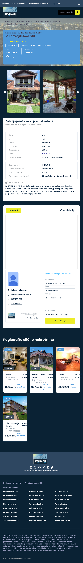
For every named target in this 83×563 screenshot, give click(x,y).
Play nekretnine (62, 508)
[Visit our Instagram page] (35, 467)
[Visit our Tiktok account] (52, 467)
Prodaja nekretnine (37, 521)
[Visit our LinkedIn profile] (48, 467)
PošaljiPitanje (60, 321)
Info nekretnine (10, 495)
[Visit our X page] (43, 467)
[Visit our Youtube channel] (39, 467)
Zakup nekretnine (11, 521)
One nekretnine (36, 516)
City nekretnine (36, 491)
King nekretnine (36, 512)
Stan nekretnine (10, 508)
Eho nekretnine (9, 504)
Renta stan (60, 516)
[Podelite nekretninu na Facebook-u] (8, 56)
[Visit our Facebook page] (31, 467)
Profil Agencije (32, 318)
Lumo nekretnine (62, 521)
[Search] (77, 12)
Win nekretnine (61, 504)
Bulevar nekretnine (63, 495)
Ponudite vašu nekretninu (39, 4)
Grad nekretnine (10, 491)
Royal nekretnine (36, 495)
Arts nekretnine (10, 516)
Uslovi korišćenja (51, 471)
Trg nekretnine (61, 512)
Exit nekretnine (35, 508)
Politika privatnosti (33, 471)
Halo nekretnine (36, 500)
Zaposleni (56, 4)
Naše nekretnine (18, 4)
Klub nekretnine (62, 500)
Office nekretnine (11, 500)
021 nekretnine (61, 491)
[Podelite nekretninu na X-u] (13, 56)
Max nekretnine (10, 512)
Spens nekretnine (37, 504)
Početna (5, 4)
